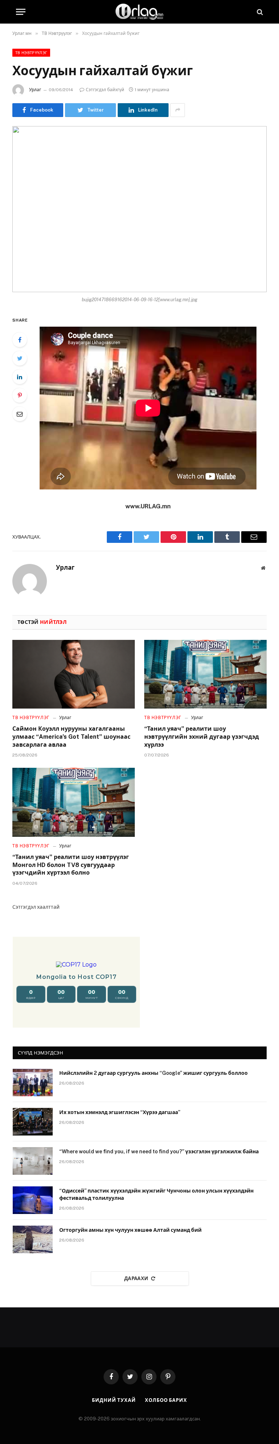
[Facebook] (19, 339)
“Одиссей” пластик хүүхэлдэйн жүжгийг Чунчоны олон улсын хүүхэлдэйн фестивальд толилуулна (156, 1194)
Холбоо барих (166, 1400)
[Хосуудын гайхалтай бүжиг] (139, 209)
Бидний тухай (114, 1400)
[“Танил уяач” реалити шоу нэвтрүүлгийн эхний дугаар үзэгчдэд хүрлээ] (205, 674)
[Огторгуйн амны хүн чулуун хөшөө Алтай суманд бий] (33, 1239)
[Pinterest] (19, 395)
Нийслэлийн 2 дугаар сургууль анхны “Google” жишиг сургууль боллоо (153, 1073)
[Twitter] (19, 358)
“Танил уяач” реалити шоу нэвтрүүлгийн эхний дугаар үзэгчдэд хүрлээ (201, 736)
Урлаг (35, 89)
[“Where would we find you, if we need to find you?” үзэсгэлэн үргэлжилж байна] (33, 1161)
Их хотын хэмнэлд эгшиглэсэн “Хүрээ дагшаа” (119, 1112)
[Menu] (20, 12)
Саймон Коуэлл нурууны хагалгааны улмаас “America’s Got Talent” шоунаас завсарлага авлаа (71, 736)
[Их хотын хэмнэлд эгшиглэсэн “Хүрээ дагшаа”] (33, 1122)
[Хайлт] (259, 12)
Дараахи (136, 1278)
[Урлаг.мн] (139, 12)
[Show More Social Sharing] (177, 110)
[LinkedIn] (19, 377)
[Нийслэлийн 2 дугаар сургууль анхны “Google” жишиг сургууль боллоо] (33, 1082)
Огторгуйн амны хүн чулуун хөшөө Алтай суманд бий (130, 1230)
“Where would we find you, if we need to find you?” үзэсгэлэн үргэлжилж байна (159, 1151)
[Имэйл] (19, 414)
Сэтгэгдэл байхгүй (105, 89)
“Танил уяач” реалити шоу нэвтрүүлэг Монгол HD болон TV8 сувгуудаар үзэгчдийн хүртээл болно (70, 865)
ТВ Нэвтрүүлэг (31, 53)
